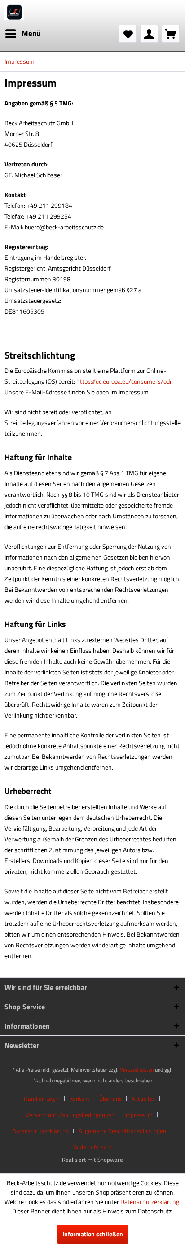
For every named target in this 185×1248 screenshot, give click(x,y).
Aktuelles (143, 1098)
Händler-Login (42, 1098)
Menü (31, 33)
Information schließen (92, 1234)
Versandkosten (137, 1069)
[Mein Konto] (149, 34)
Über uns (110, 1098)
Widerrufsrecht (92, 1147)
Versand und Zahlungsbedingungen (70, 1114)
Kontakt (79, 1098)
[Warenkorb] (171, 34)
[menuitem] (22, 34)
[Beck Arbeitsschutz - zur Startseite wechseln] (14, 12)
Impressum (138, 1114)
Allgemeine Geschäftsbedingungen (122, 1130)
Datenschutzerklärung (41, 1130)
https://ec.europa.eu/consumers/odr (124, 381)
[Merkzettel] (128, 34)
